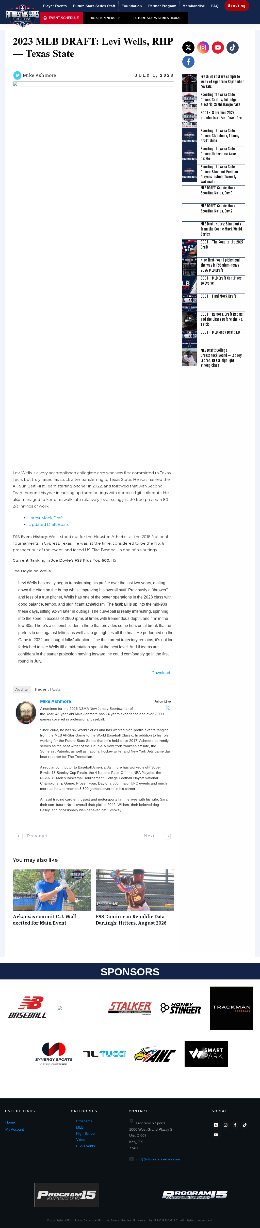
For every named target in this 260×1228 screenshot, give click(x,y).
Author (22, 689)
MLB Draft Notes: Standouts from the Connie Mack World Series (221, 229)
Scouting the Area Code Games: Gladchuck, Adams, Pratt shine (220, 136)
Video (80, 1140)
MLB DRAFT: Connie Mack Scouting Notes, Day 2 (218, 208)
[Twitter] (168, 707)
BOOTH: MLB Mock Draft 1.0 (220, 332)
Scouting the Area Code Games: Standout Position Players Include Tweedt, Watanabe (219, 174)
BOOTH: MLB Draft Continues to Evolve (221, 280)
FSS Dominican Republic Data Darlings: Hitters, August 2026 (135, 900)
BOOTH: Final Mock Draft (218, 296)
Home (10, 1122)
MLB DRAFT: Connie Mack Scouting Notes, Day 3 (218, 190)
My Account (14, 1129)
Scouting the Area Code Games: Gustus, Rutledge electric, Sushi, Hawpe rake (220, 100)
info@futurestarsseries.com (158, 1159)
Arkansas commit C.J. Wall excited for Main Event (52, 900)
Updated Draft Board (49, 524)
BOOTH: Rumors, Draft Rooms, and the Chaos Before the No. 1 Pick (222, 319)
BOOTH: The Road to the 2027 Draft (222, 244)
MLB (80, 1127)
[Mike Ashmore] (26, 712)
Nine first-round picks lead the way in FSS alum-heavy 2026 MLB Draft (220, 265)
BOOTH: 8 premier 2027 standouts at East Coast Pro (221, 115)
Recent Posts (47, 689)
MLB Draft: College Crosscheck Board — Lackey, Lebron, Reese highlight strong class (221, 357)
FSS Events (85, 1146)
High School (85, 1133)
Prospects (84, 1121)
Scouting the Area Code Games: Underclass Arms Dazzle (218, 154)
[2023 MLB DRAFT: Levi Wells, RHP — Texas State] (93, 272)
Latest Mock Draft (45, 517)
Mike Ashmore (39, 75)
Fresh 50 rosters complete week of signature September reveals (222, 81)
